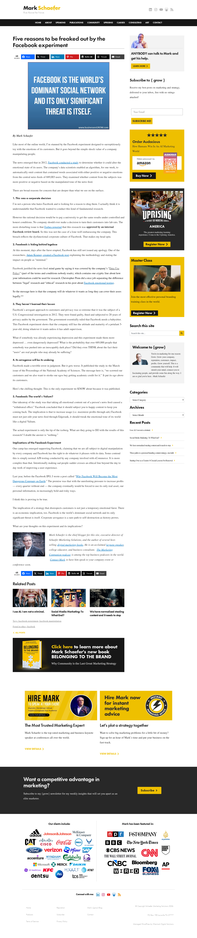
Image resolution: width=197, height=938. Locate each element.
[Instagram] (155, 9)
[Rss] (172, 9)
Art (147, 22)
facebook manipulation (50, 620)
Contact (157, 22)
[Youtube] (161, 9)
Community (93, 22)
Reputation (61, 907)
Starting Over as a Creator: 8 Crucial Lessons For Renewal (151, 460)
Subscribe (60, 914)
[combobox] (154, 333)
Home (38, 22)
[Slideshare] (166, 9)
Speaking (60, 22)
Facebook (31, 626)
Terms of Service (32, 921)
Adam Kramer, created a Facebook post (47, 255)
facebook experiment (28, 620)
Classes (121, 22)
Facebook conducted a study (63, 162)
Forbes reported (53, 227)
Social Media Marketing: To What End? (145, 437)
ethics (23, 626)
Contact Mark (57, 559)
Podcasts (29, 914)
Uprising (108, 22)
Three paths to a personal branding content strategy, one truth (152, 452)
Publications (76, 22)
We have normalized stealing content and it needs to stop (150, 445)
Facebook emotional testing (99, 283)
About (48, 22)
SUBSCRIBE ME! (142, 121)
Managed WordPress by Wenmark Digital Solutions (153, 924)
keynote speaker (115, 544)
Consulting (135, 22)
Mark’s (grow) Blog (94, 907)
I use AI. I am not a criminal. (140, 430)
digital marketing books (70, 544)
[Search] (181, 333)
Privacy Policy (62, 921)
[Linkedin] (150, 9)
